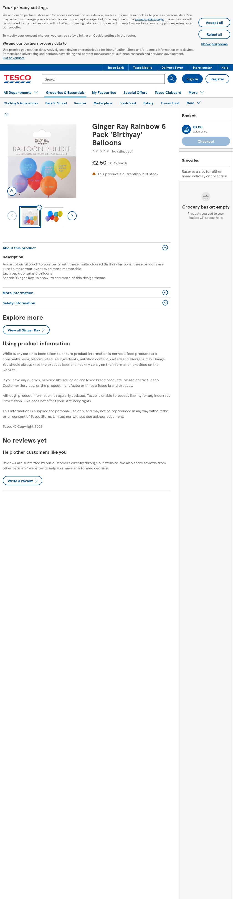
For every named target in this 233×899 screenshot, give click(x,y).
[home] (6, 114)
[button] (115, 67)
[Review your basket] (186, 129)
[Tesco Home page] (17, 79)
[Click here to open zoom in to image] (11, 191)
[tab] (30, 217)
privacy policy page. (149, 19)
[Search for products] (172, 78)
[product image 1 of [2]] (42, 161)
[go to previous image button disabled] (12, 215)
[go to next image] (72, 215)
